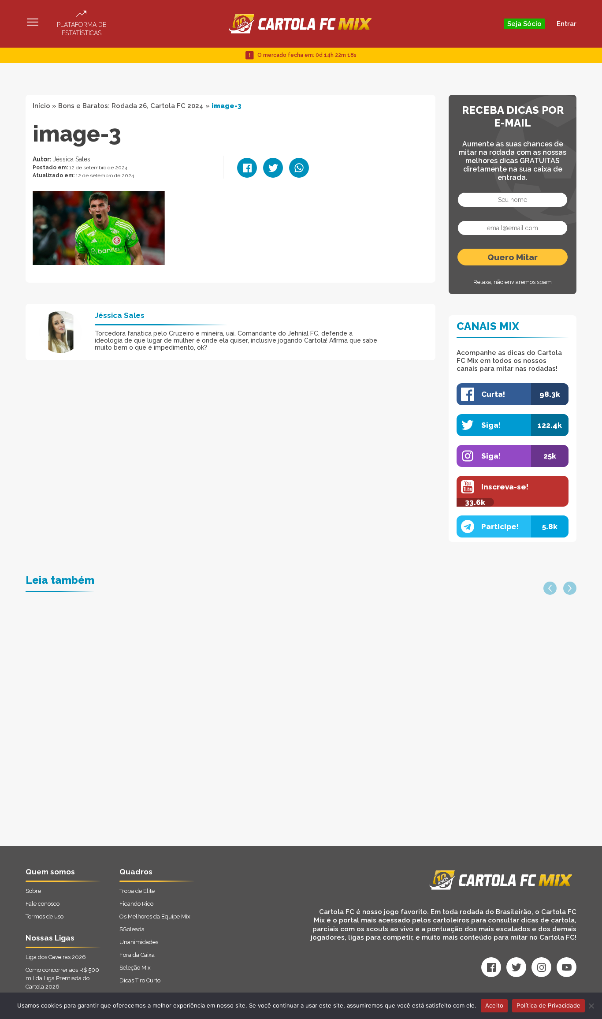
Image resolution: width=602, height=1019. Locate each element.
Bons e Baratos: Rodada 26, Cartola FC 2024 (131, 106)
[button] (550, 588)
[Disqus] (207, 734)
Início (41, 106)
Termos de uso (44, 916)
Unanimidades (138, 942)
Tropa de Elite (137, 891)
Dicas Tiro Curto (139, 980)
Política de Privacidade (548, 1005)
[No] (591, 1005)
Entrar (566, 24)
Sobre (33, 891)
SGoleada (132, 929)
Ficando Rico (136, 903)
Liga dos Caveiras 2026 (56, 957)
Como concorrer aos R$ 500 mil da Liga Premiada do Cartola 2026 (62, 978)
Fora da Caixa (137, 955)
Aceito (494, 1005)
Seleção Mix (135, 967)
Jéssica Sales (71, 159)
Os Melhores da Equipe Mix (154, 916)
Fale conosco (42, 903)
